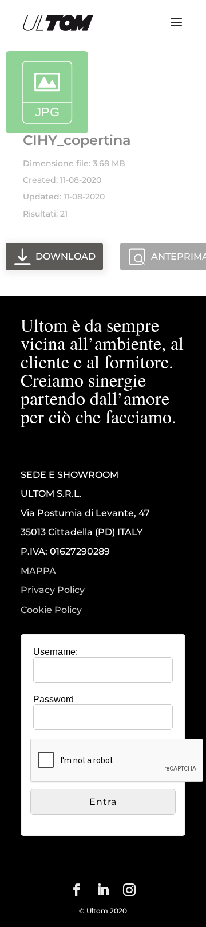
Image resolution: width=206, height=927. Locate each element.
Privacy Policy (53, 590)
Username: (55, 652)
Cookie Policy (51, 610)
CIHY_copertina (77, 140)
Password (53, 699)
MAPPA (38, 570)
